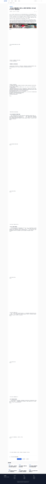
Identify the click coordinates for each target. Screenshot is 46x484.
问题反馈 (24, 478)
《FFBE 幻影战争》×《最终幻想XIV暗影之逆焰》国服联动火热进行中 (12, 467)
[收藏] (34, 11)
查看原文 (11, 11)
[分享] (36, 11)
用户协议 (34, 478)
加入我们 (14, 478)
